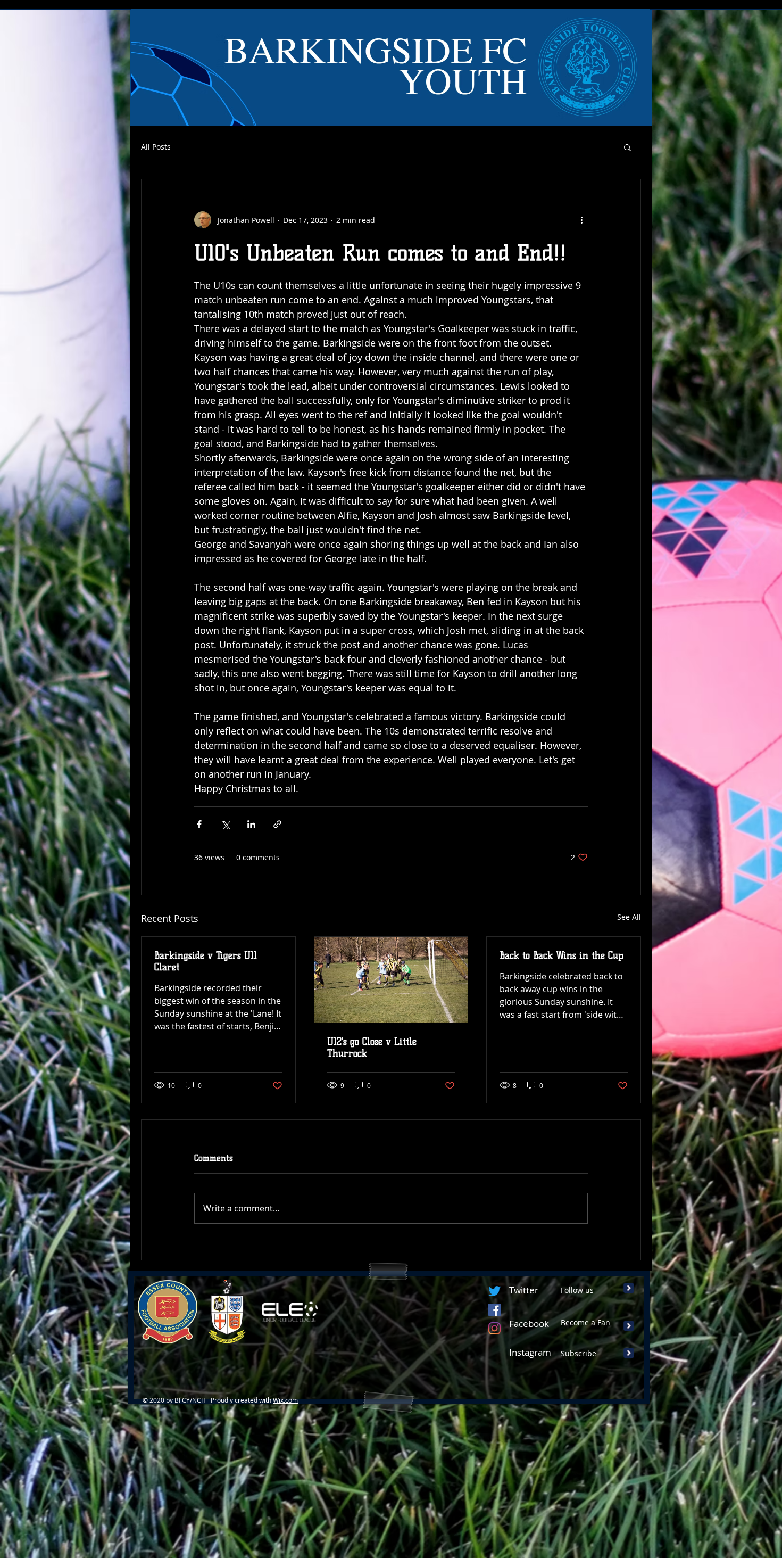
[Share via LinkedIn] (251, 824)
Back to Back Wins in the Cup (561, 955)
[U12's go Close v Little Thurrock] (391, 980)
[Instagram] (494, 1328)
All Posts (156, 147)
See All (629, 917)
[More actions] (581, 219)
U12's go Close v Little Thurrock (372, 1047)
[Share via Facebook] (199, 824)
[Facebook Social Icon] (494, 1310)
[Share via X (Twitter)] (225, 824)
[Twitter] (494, 1291)
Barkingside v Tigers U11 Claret (205, 961)
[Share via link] (277, 824)
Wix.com (285, 1400)
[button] (627, 147)
